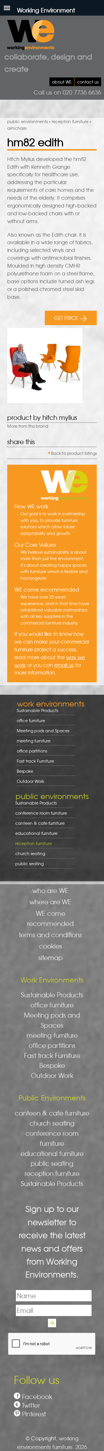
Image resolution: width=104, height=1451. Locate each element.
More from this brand (27, 426)
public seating (27, 864)
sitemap (50, 957)
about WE (62, 82)
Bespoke (25, 771)
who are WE (50, 890)
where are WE (50, 901)
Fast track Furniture (35, 761)
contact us (88, 82)
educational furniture (34, 833)
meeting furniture (32, 741)
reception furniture (70, 121)
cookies (50, 945)
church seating (30, 853)
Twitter (31, 1405)
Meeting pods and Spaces (41, 731)
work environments (50, 703)
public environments (27, 121)
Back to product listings (74, 453)
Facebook (37, 1396)
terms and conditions (50, 934)
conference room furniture (39, 813)
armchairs (17, 128)
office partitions (30, 751)
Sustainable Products (37, 710)
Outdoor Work (30, 781)
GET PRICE (66, 317)
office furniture (29, 721)
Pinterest (34, 1413)
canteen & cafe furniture (38, 823)
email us (64, 664)
